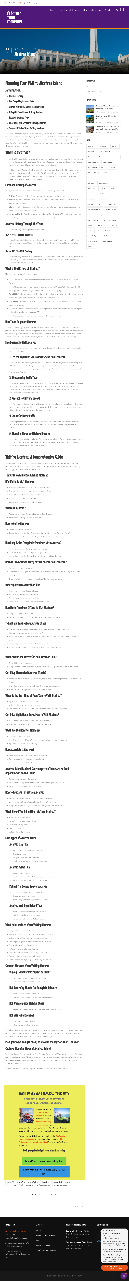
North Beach (113, 188)
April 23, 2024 (102, 112)
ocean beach (91, 194)
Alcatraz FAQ (10, 1182)
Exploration (91, 157)
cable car (90, 146)
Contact (38, 1240)
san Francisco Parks (111, 209)
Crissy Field (91, 151)
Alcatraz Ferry (21, 1182)
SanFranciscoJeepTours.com (117, 1255)
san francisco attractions (43, 1185)
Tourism (90, 230)
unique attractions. (93, 241)
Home (52, 10)
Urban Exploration (107, 241)
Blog (85, 10)
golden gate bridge (93, 162)
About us (38, 1230)
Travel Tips (107, 230)
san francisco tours (112, 215)
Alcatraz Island (58, 1182)
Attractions (96, 10)
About (107, 10)
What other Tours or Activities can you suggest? (114, 1268)
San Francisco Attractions (43, 1245)
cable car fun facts (103, 146)
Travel (98, 230)
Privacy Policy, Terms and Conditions (46, 1250)
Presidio (111, 194)
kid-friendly (91, 183)
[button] (124, 1276)
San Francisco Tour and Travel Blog (45, 1235)
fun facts (116, 157)
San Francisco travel (93, 220)
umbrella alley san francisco (108, 236)
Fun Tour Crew (114, 112)
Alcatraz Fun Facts (33, 1182)
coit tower (115, 146)
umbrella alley (92, 236)
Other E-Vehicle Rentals (69, 10)
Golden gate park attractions (95, 167)
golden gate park (107, 162)
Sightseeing (101, 225)
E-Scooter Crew (22, 49)
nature (103, 188)
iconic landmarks (106, 178)
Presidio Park (91, 199)
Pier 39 (102, 194)
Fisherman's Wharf (17, 1185)
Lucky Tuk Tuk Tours (74, 1231)
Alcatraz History (46, 1182)
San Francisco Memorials (94, 209)
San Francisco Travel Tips (93, 91)
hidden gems (111, 167)
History (106, 172)
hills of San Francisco (93, 172)
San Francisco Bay (110, 204)
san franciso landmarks (110, 220)
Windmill (90, 246)
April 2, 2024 (102, 122)
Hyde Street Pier (92, 178)
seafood (90, 225)
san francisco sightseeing (60, 1185)
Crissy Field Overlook (104, 151)
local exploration (103, 183)
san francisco (29, 1185)
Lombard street (92, 188)
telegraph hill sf (113, 225)
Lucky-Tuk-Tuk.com (111, 1257)
